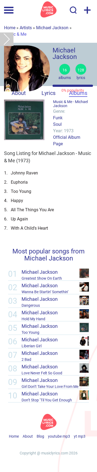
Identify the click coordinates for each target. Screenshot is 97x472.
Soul (57, 124)
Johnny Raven (21, 173)
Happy (13, 200)
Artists (26, 27)
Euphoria (16, 182)
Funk (58, 117)
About (19, 92)
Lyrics (48, 92)
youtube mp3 (59, 436)
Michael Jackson (52, 27)
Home (9, 27)
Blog (40, 436)
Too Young (17, 191)
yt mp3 (79, 436)
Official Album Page (66, 140)
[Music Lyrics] (48, 9)
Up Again (16, 219)
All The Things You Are (29, 209)
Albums (78, 92)
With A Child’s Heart (26, 228)
